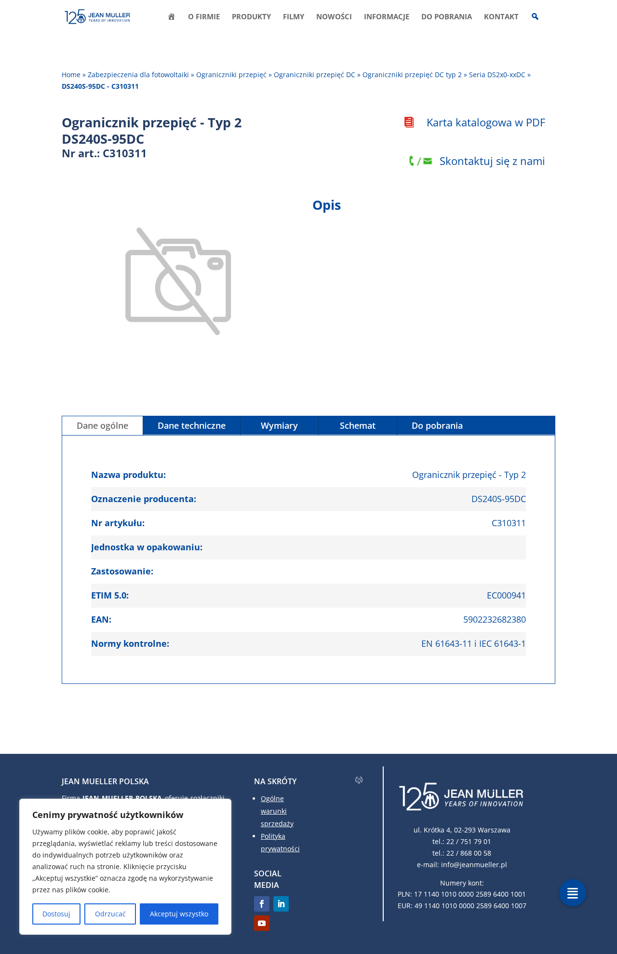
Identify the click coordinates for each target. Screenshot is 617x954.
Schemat (358, 425)
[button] (572, 892)
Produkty (251, 17)
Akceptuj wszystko (179, 913)
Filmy (293, 17)
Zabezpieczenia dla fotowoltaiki (138, 74)
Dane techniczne (192, 425)
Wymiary (279, 425)
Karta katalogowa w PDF (486, 122)
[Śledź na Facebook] (261, 904)
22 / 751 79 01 (468, 841)
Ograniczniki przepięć (231, 74)
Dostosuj (56, 913)
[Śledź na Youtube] (261, 923)
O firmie (204, 17)
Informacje (386, 17)
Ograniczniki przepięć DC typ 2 (412, 74)
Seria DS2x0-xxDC (497, 74)
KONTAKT (501, 17)
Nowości (334, 17)
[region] (125, 867)
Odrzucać (110, 913)
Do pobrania (446, 17)
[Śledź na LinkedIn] (281, 904)
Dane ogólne (102, 425)
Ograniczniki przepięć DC (314, 74)
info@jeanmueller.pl (474, 864)
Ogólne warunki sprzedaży (277, 811)
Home (71, 74)
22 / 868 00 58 (468, 853)
